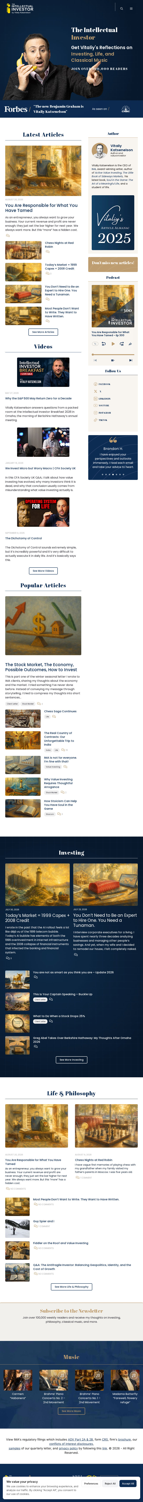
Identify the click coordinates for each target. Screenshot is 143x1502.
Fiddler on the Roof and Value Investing (60, 1243)
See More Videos (43, 571)
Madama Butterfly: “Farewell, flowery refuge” (125, 1398)
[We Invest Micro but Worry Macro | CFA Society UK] (43, 442)
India (48, 750)
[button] (121, 8)
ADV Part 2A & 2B (80, 1439)
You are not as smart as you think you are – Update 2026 (73, 972)
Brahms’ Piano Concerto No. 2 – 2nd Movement (53, 1398)
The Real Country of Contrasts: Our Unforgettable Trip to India (59, 739)
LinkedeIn (104, 398)
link (104, 1448)
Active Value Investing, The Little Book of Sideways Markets (112, 174)
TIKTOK (103, 420)
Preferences (91, 1483)
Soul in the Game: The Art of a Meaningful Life (112, 181)
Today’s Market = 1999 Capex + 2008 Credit (61, 267)
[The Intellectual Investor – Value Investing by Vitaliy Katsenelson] (20, 8)
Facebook (104, 384)
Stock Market (28, 704)
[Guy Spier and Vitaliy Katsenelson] (17, 1228)
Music (71, 1357)
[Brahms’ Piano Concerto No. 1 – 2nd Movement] (89, 1380)
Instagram (105, 412)
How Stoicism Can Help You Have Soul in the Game (60, 805)
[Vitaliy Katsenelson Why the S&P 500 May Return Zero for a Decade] (43, 372)
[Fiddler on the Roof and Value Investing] (17, 1250)
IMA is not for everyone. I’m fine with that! (60, 759)
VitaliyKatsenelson (122, 147)
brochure (124, 1439)
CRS (105, 1439)
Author (113, 133)
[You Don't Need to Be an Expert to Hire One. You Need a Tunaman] (23, 294)
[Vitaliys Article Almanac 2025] (113, 222)
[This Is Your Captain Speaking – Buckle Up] (17, 1001)
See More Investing (72, 1060)
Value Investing (53, 767)
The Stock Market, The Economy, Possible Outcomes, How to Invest (41, 667)
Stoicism (50, 814)
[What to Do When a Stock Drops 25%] (17, 1023)
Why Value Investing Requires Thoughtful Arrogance (58, 783)
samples (14, 1448)
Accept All (128, 1483)
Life (47, 716)
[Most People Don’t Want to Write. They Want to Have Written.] (23, 316)
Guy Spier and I (43, 1221)
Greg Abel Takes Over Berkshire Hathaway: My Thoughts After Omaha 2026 (82, 1040)
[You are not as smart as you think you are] (17, 979)
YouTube (104, 405)
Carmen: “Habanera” (18, 1396)
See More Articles (43, 332)
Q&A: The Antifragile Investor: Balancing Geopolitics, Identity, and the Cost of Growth (82, 1267)
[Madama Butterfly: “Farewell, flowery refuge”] (125, 1380)
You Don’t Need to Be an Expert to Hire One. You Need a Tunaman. (62, 290)
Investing (71, 852)
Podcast (113, 277)
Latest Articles (43, 134)
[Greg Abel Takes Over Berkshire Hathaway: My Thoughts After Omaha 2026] (17, 1045)
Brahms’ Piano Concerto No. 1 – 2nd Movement (89, 1398)
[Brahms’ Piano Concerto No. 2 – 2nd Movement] (53, 1380)
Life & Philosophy (71, 1093)
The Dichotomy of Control (23, 538)
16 (67, 750)
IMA (94, 169)
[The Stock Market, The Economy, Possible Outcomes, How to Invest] (43, 625)
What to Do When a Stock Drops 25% (59, 1016)
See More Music (71, 1411)
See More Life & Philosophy (71, 1287)
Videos (43, 346)
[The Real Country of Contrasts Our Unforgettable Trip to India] (23, 740)
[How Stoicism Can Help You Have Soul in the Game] (23, 808)
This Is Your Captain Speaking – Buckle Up (62, 994)
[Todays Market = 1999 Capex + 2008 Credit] (23, 272)
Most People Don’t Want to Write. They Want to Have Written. (62, 312)
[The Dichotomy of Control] (43, 512)
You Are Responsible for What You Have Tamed (41, 208)
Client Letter (12, 704)
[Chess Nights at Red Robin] (23, 250)
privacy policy (68, 1448)
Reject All (110, 1483)
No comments (18, 1188)
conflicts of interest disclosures (71, 1444)
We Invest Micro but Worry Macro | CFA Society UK (40, 468)
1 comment (86, 1177)
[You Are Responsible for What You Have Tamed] (43, 171)
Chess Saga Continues (60, 711)
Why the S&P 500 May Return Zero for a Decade (38, 398)
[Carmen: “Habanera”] (17, 1380)
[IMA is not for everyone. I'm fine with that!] (23, 765)
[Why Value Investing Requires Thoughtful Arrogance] (23, 786)
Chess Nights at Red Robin (59, 245)
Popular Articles (43, 585)
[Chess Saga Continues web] (23, 718)
